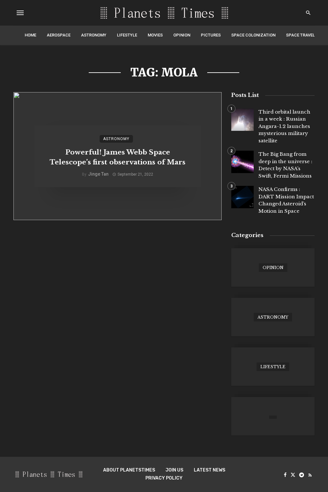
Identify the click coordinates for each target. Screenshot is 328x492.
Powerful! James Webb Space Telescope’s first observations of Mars (117, 157)
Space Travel (300, 35)
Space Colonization (253, 35)
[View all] (273, 267)
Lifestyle (127, 35)
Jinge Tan (98, 174)
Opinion (181, 35)
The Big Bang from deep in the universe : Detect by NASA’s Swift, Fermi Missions (285, 165)
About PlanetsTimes (129, 470)
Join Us (174, 470)
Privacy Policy (164, 478)
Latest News (209, 470)
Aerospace (58, 35)
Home (30, 35)
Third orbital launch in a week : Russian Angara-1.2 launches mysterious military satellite (284, 126)
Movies (155, 35)
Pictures (211, 35)
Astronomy (93, 35)
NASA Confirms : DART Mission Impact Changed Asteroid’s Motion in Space (286, 200)
